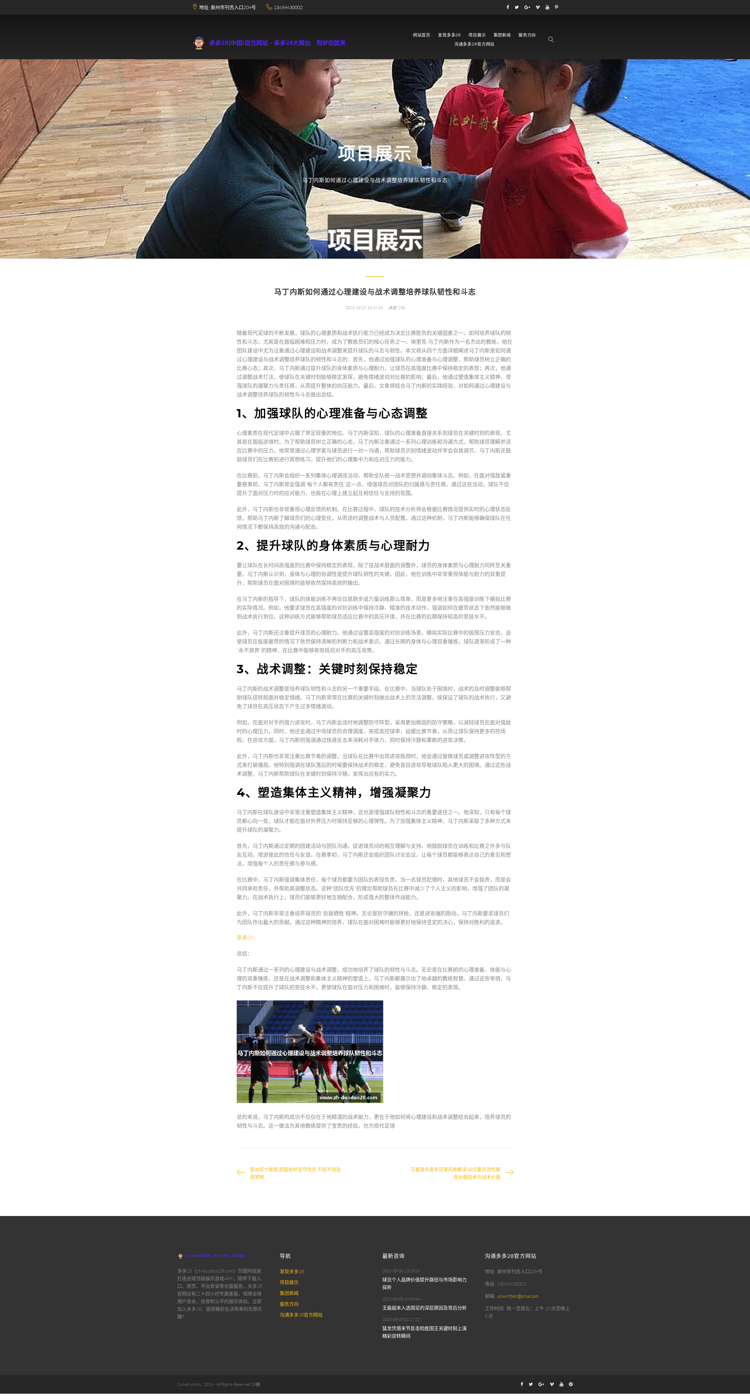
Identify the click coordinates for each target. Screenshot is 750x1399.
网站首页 (421, 35)
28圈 (255, 1384)
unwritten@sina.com (518, 1296)
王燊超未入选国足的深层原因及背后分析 (424, 1308)
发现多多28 (449, 35)
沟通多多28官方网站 (474, 44)
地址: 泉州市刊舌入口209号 (227, 7)
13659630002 (288, 7)
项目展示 (477, 35)
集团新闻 (502, 35)
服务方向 (527, 35)
